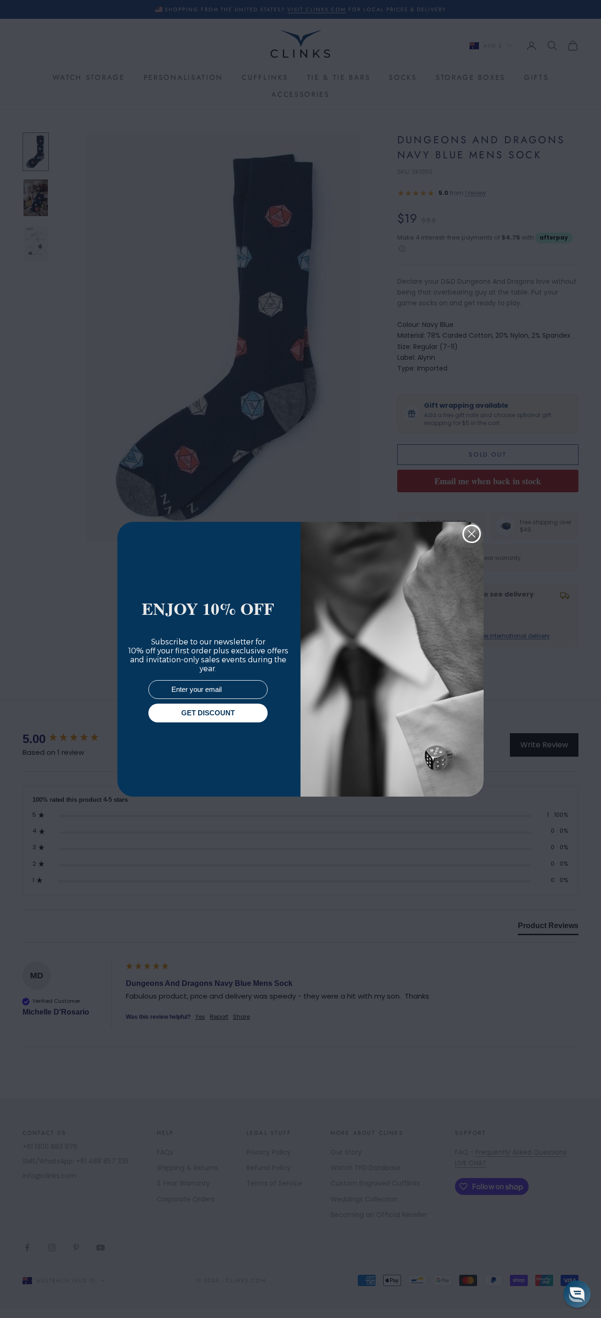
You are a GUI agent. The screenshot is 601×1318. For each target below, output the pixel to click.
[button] (577, 1294)
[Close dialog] (471, 534)
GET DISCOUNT (208, 713)
